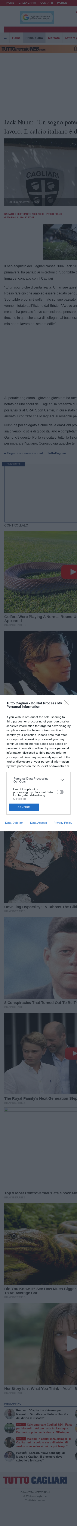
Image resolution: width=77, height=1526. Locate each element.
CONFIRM (24, 807)
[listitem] (38, 780)
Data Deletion (14, 822)
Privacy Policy (62, 822)
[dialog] (38, 763)
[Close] (68, 704)
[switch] (60, 792)
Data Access (38, 822)
